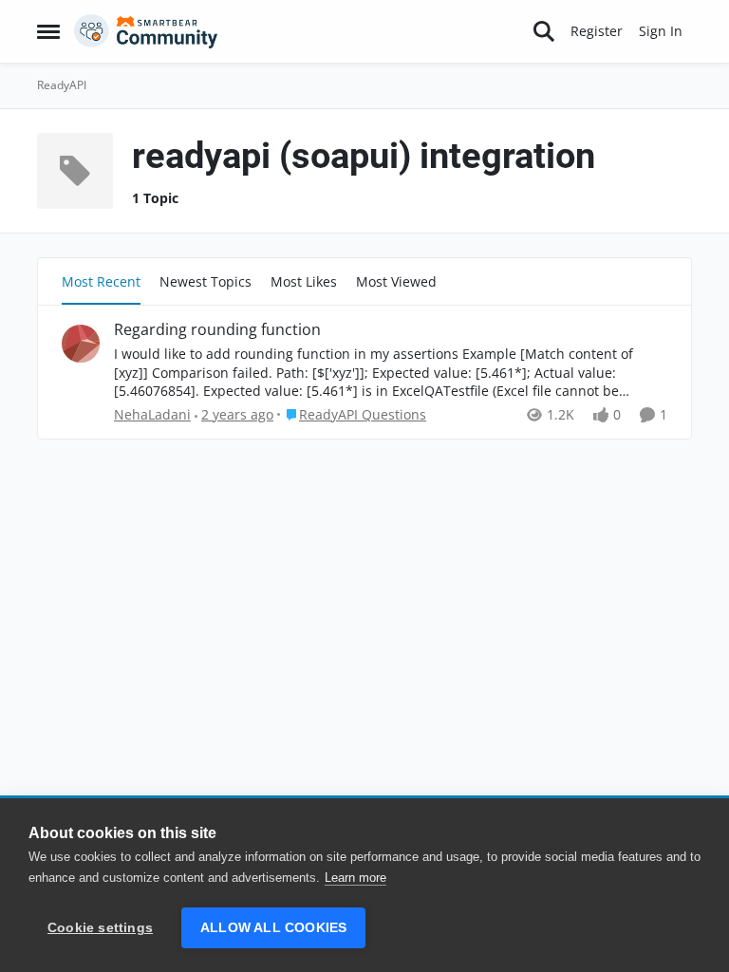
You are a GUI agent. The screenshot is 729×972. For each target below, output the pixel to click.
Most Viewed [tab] (396, 281)
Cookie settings (100, 928)
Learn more (355, 877)
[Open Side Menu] (48, 31)
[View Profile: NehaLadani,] (81, 344)
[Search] (544, 31)
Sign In (660, 31)
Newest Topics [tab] (205, 281)
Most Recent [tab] (101, 281)
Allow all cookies (273, 928)
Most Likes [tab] (304, 281)
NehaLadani (152, 414)
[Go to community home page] (146, 31)
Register (596, 31)
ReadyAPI (61, 85)
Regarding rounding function (217, 330)
